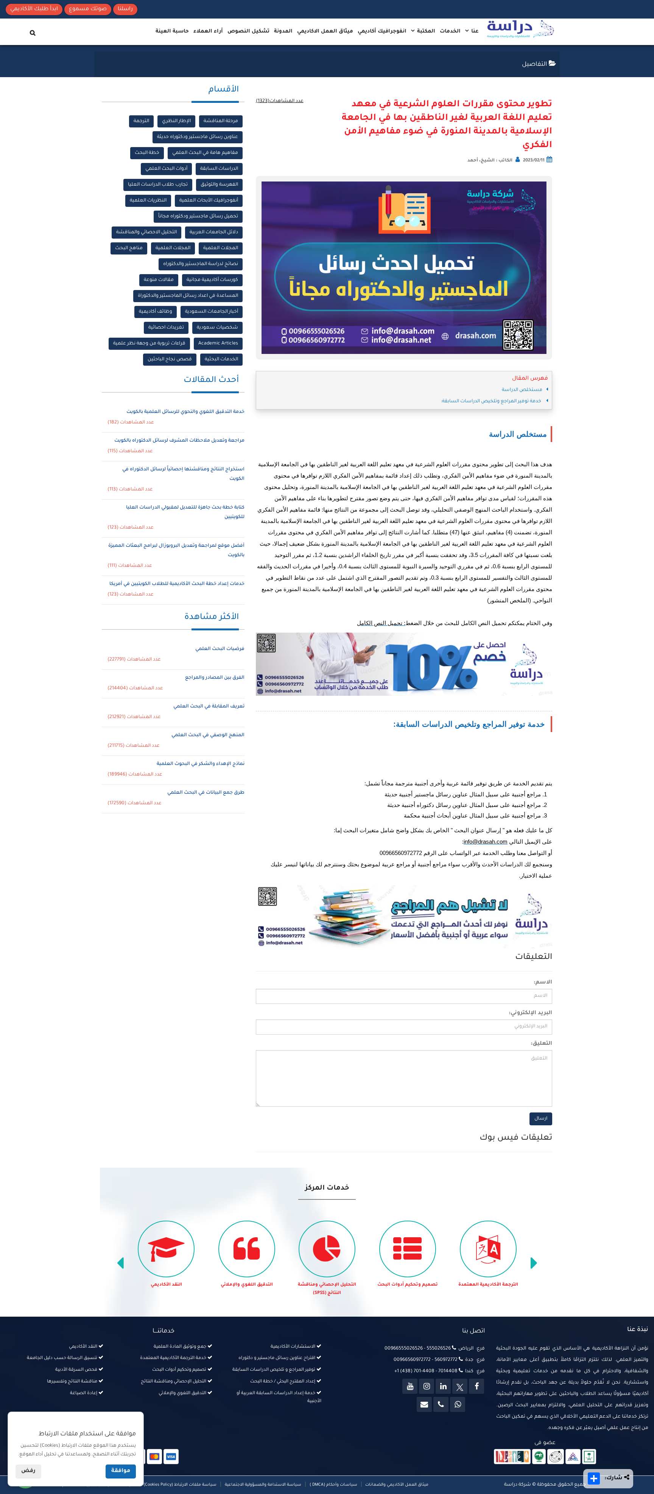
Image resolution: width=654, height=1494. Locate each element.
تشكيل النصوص (248, 31)
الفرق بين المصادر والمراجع (214, 678)
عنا (474, 31)
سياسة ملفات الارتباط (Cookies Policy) (179, 1485)
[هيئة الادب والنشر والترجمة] (512, 1457)
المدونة (283, 31)
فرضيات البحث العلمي (219, 649)
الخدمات (450, 31)
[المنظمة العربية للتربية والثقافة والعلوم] (539, 1457)
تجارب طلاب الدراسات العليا (158, 185)
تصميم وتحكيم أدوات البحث (407, 1285)
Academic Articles (218, 343)
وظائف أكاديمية (155, 312)
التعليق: (541, 1044)
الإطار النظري (176, 121)
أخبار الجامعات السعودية (211, 312)
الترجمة (141, 121)
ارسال (540, 1119)
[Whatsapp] (457, 1404)
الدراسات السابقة (219, 169)
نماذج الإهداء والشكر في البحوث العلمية (200, 764)
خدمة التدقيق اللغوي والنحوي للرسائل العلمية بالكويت (185, 412)
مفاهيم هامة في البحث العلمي (205, 153)
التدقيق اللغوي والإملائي (247, 1285)
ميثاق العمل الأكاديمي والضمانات (396, 1485)
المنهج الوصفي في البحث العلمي (207, 735)
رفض (28, 1471)
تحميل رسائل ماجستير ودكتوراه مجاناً (198, 216)
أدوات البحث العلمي (166, 169)
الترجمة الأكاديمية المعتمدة (488, 1285)
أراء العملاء (208, 31)
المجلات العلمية (220, 248)
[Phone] (440, 1404)
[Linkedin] (443, 1386)
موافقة (120, 1471)
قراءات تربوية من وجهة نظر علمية (149, 343)
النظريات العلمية (148, 200)
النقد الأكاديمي (166, 1285)
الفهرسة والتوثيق (219, 185)
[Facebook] (476, 1386)
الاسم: (543, 983)
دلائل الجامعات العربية (214, 232)
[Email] (424, 1404)
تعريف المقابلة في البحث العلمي (208, 706)
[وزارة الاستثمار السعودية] (589, 1457)
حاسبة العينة (172, 31)
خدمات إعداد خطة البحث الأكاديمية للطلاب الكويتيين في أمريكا (176, 584)
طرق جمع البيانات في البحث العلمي (205, 793)
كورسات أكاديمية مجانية (212, 280)
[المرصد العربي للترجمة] (555, 1457)
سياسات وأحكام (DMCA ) (333, 1485)
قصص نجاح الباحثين (170, 359)
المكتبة (425, 31)
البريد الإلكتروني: (530, 1013)
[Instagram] (426, 1386)
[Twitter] (459, 1386)
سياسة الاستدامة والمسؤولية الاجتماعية (263, 1485)
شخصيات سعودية (217, 327)
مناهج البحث (129, 248)
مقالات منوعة (159, 280)
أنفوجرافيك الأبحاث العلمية (208, 200)
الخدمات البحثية (221, 359)
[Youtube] (409, 1386)
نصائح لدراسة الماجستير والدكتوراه (200, 264)
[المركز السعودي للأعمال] (573, 1457)
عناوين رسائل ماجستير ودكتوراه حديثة (197, 137)
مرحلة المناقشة (221, 121)
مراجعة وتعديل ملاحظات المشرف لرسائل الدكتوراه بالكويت (179, 441)
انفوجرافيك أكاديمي (382, 31)
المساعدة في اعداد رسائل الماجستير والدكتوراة (188, 296)
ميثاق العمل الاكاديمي (325, 31)
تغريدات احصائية (166, 327)
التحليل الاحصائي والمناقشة (146, 232)
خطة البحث (147, 153)
